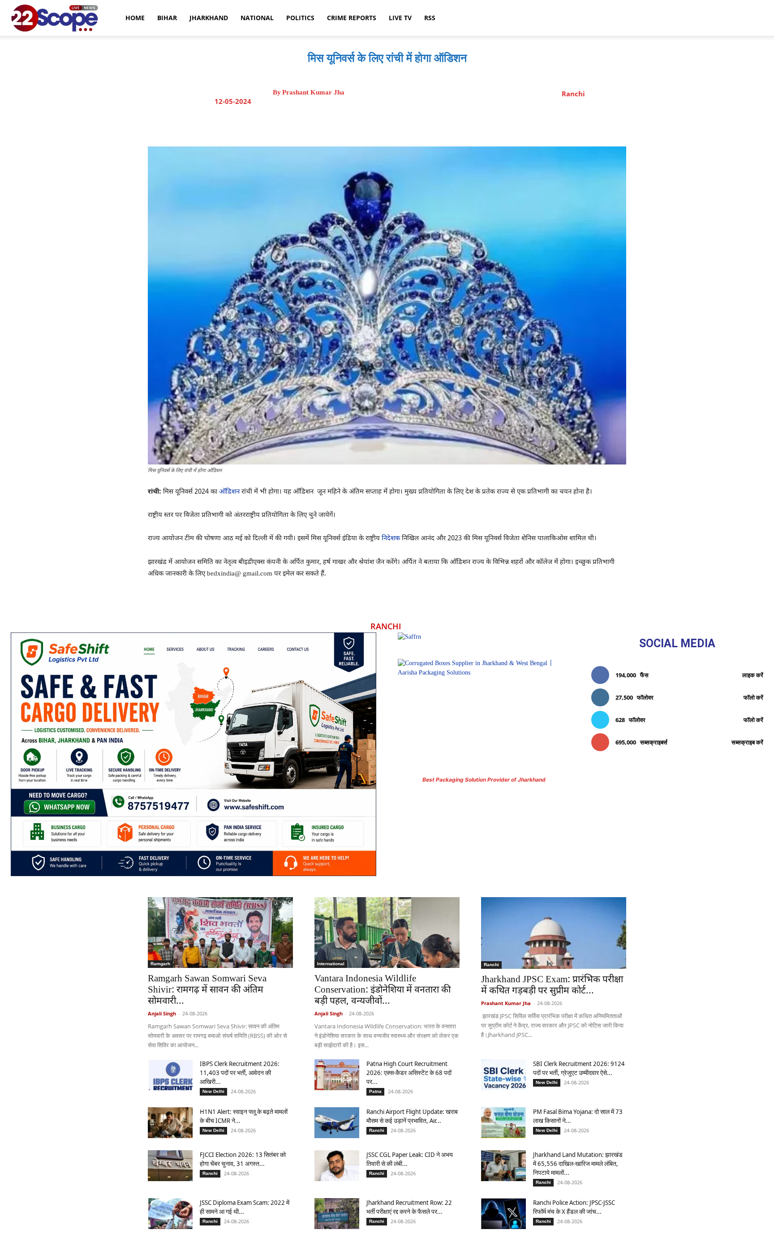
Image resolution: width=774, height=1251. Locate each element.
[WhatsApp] (426, 124)
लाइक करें (752, 675)
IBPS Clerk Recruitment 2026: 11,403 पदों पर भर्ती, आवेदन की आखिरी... (240, 1072)
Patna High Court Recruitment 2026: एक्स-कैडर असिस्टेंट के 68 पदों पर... (409, 1072)
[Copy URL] (447, 124)
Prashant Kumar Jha (313, 92)
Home (135, 17)
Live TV (400, 17)
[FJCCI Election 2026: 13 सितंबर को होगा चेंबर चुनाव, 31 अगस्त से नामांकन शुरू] (170, 1165)
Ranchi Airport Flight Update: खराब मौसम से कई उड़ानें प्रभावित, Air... (412, 1116)
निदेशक (391, 538)
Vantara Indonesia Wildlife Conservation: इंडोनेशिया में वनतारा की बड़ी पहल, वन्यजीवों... (382, 990)
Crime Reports (351, 17)
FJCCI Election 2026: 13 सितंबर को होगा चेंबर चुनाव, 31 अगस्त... (243, 1159)
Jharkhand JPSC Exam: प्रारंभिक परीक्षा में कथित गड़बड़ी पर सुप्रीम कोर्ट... (552, 985)
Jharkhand (208, 17)
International (330, 963)
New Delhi (213, 1091)
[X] (385, 124)
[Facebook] (364, 124)
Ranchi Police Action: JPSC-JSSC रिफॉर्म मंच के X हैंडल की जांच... (574, 1207)
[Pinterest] (405, 124)
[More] (467, 124)
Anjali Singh (162, 1013)
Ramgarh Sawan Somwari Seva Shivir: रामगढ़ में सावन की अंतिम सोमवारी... (207, 990)
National (257, 17)
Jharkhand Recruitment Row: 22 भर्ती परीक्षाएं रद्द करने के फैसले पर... (409, 1207)
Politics (300, 17)
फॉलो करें (753, 697)
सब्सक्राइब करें (747, 742)
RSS (429, 17)
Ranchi (573, 93)
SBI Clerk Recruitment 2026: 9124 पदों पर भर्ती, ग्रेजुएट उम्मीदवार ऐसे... (579, 1068)
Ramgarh (160, 963)
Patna (375, 1091)
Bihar (167, 17)
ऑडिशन (229, 492)
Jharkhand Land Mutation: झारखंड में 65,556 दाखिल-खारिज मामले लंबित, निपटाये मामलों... (578, 1163)
